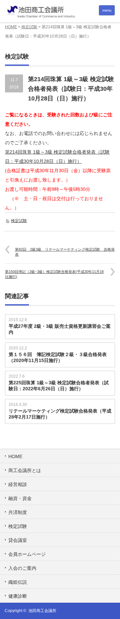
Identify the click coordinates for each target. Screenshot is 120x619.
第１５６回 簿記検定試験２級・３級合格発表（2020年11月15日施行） (58, 357)
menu (106, 10)
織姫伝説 (17, 582)
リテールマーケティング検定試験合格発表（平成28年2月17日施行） (60, 414)
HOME (11, 27)
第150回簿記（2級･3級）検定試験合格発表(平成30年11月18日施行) (54, 274)
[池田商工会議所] (60, 12)
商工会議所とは (24, 470)
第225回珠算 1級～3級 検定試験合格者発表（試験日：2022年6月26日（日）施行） (59, 385)
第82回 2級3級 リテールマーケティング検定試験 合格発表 (65, 251)
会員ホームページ (27, 554)
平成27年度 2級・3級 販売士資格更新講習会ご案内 (60, 329)
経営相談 (17, 484)
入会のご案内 (22, 568)
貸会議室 (17, 540)
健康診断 (17, 596)
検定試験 (29, 27)
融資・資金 (20, 498)
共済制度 (17, 512)
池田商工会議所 (42, 610)
